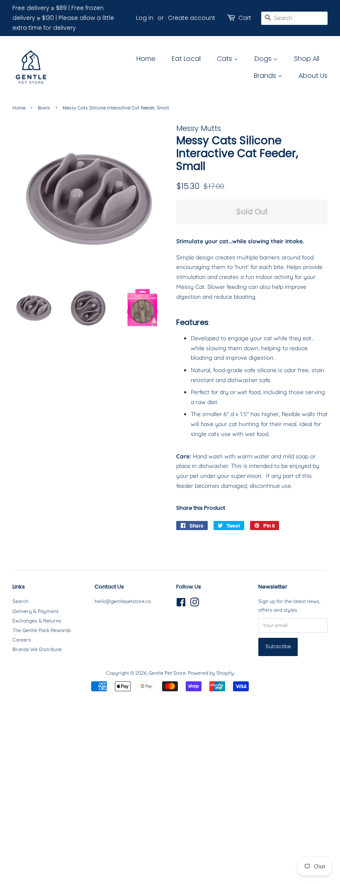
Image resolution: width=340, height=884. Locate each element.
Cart (244, 18)
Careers (21, 640)
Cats (225, 58)
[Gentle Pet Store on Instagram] (194, 604)
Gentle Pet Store (167, 673)
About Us (313, 75)
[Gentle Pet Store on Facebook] (181, 604)
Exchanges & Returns (36, 621)
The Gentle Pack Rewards (41, 630)
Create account (191, 18)
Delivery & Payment (35, 611)
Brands (266, 75)
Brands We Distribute (37, 649)
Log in (144, 18)
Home (145, 58)
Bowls (44, 108)
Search (20, 601)
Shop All (306, 58)
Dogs (264, 58)
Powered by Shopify (211, 673)
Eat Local (186, 58)
